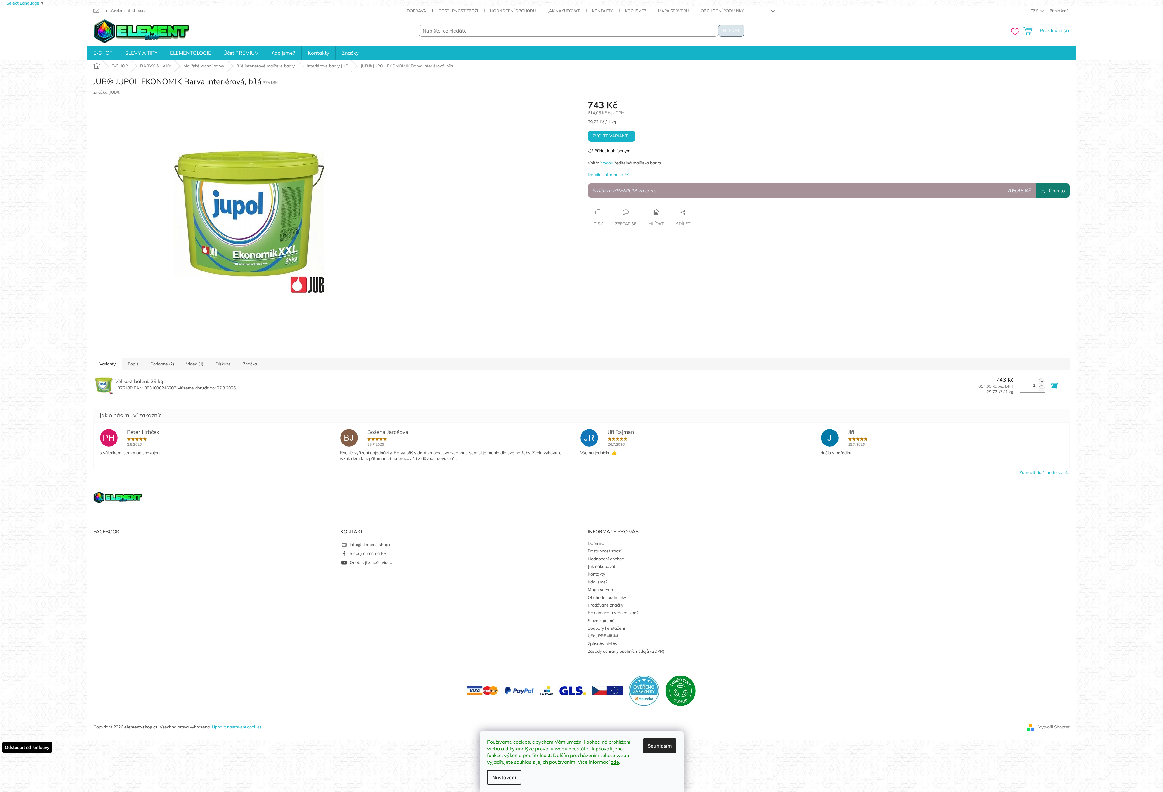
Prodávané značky (605, 605)
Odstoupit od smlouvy (27, 747)
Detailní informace (605, 174)
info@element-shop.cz (371, 544)
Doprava (416, 10)
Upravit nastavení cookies (237, 727)
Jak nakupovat (564, 10)
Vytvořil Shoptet (1054, 727)
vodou (607, 163)
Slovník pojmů (601, 620)
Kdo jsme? (635, 10)
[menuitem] (103, 53)
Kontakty (602, 10)
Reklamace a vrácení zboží (613, 612)
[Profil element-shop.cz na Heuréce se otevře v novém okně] (644, 690)
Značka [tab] (250, 364)
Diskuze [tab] (223, 364)
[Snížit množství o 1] (1042, 388)
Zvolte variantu (612, 136)
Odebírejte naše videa (371, 562)
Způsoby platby (602, 643)
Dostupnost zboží (458, 10)
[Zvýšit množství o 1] (1042, 381)
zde (615, 762)
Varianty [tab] (107, 364)
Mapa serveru (673, 10)
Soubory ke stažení (606, 628)
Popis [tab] (133, 364)
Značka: (106, 92)
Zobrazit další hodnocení (1043, 472)
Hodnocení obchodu (513, 10)
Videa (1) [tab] (194, 364)
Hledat (731, 30)
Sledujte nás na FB (368, 553)
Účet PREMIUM (603, 635)
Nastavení (504, 777)
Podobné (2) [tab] (162, 364)
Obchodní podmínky (722, 10)
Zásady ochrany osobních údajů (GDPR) (626, 651)
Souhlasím (660, 746)
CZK (1034, 10)
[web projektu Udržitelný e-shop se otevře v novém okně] (680, 690)
